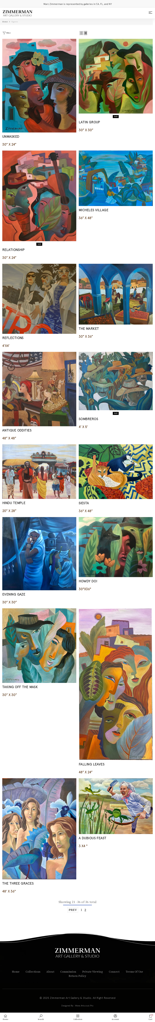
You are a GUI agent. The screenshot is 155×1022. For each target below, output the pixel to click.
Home (5, 22)
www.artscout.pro (84, 1005)
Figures (14, 22)
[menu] (150, 13)
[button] (81, 33)
